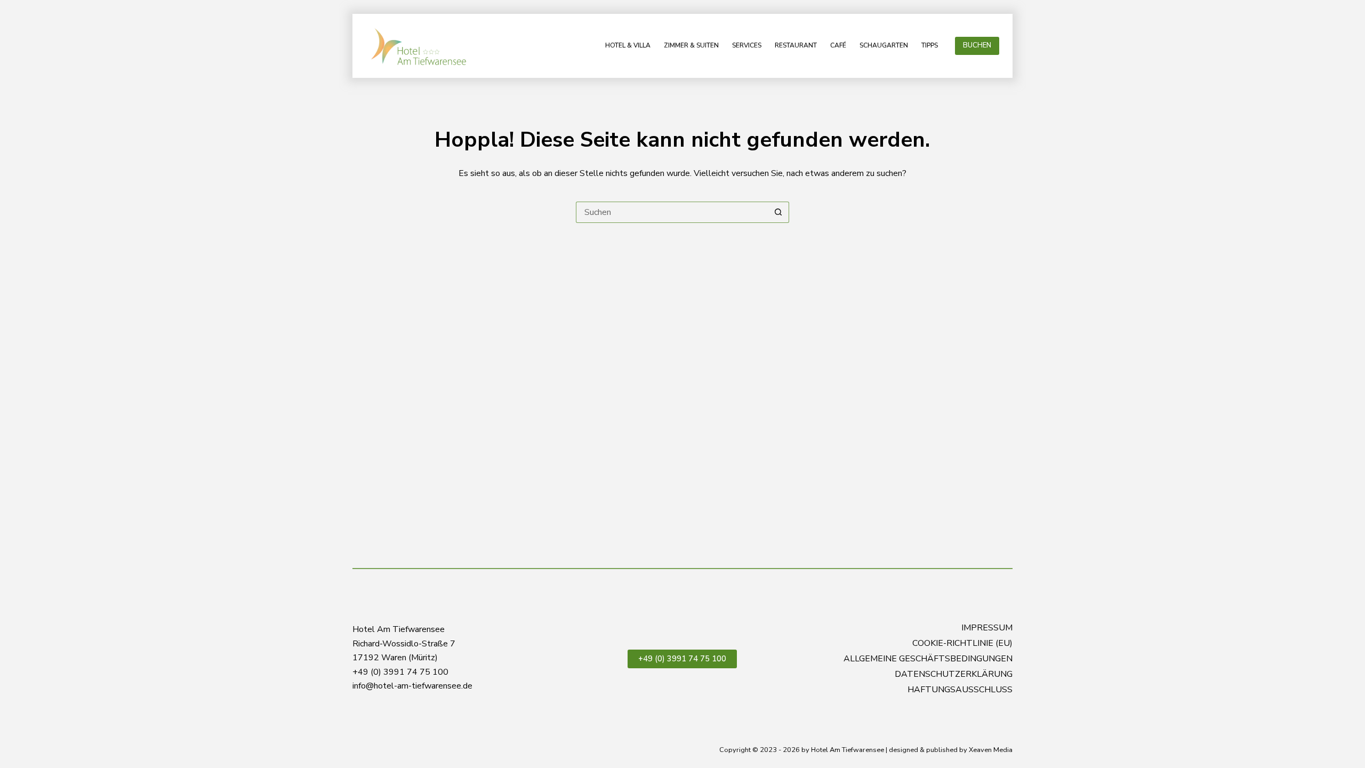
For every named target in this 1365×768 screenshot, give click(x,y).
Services (746, 45)
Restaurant (796, 45)
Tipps (929, 45)
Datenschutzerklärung (954, 674)
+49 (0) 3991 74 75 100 (682, 658)
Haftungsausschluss (960, 689)
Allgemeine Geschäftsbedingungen (928, 659)
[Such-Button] (778, 212)
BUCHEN (977, 45)
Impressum (987, 628)
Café (838, 45)
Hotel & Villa (628, 45)
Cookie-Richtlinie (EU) (962, 643)
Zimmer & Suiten (691, 45)
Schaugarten (884, 45)
